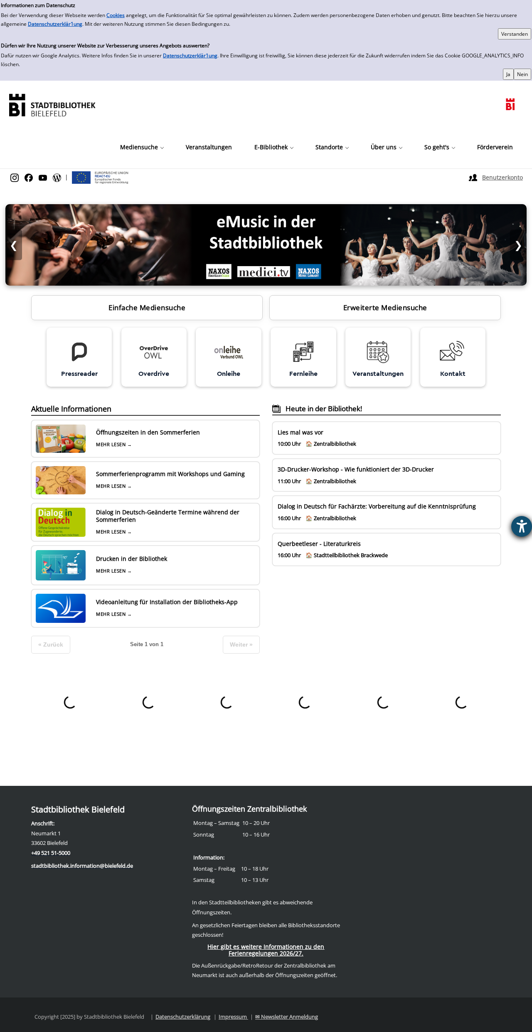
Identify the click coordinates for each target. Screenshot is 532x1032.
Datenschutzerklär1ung (55, 24)
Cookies (115, 15)
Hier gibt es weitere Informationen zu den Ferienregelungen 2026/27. (265, 950)
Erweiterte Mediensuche (385, 307)
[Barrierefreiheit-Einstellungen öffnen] (521, 526)
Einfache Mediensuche (146, 307)
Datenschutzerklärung (182, 1016)
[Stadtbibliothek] (52, 104)
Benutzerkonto (502, 177)
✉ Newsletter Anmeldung (286, 1016)
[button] (141, 147)
